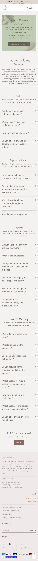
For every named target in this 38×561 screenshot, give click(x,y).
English (4, 544)
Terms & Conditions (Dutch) (11, 517)
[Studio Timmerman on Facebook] (3, 537)
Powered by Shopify (26, 549)
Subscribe (32, 530)
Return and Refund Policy (11, 510)
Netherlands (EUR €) (16, 544)
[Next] (35, 2)
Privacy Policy (7, 514)
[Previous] (3, 2)
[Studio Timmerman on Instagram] (6, 537)
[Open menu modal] (35, 8)
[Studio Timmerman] (4, 7)
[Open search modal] (27, 8)
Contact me (22, 3)
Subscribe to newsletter (19, 44)
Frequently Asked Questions (11, 507)
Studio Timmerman (17, 547)
